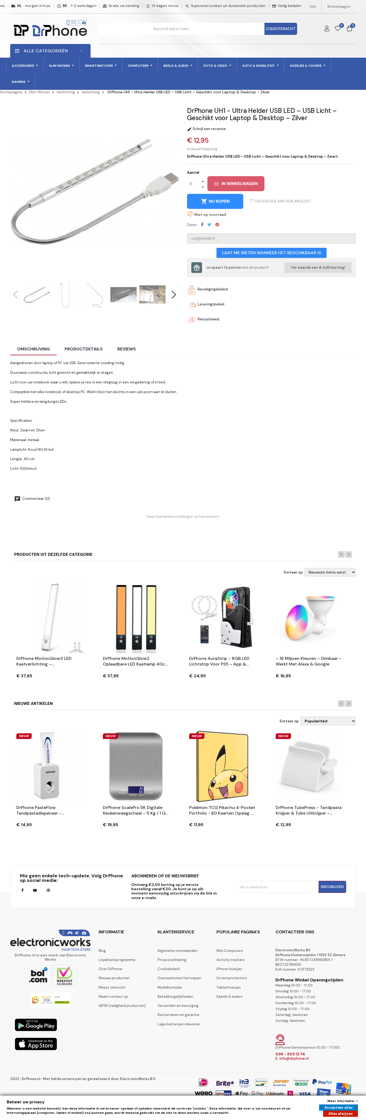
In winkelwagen (240, 183)
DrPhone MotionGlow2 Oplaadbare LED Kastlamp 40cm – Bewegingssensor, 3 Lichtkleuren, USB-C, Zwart (136, 661)
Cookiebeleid (169, 969)
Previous (341, 554)
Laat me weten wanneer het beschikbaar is (271, 253)
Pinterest (217, 224)
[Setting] (326, 28)
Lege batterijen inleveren (179, 1024)
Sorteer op (293, 572)
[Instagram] (48, 890)
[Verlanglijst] (338, 28)
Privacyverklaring (172, 960)
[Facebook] (22, 890)
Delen (202, 224)
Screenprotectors (231, 978)
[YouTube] (35, 890)
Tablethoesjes (228, 987)
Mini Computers (229, 950)
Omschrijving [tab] (33, 349)
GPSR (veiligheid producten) (122, 1005)
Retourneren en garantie (178, 1014)
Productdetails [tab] (84, 349)
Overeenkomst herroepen (179, 978)
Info (313, 6)
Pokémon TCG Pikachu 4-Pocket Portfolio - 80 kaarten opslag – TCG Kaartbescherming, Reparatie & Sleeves (222, 810)
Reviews (126, 349)
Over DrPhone (110, 969)
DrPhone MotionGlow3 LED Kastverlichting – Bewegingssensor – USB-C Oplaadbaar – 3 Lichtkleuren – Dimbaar (47, 661)
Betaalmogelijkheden (175, 996)
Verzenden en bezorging (178, 1005)
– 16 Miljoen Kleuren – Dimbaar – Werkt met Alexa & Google (309, 661)
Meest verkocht (112, 987)
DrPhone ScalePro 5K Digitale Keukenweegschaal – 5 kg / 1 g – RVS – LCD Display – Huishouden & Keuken (134, 810)
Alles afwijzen (340, 1113)
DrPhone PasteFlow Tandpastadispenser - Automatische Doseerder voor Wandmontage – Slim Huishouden (47, 810)
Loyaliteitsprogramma (117, 960)
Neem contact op (113, 996)
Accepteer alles (338, 1107)
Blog (102, 950)
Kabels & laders (229, 996)
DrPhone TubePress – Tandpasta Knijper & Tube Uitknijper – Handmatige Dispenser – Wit (309, 810)
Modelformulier (170, 987)
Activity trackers (230, 960)
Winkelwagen (338, 6)
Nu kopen (215, 201)
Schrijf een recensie (206, 129)
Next (348, 554)
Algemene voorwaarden (177, 950)
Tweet (209, 224)
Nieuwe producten (114, 978)
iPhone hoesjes (229, 969)
